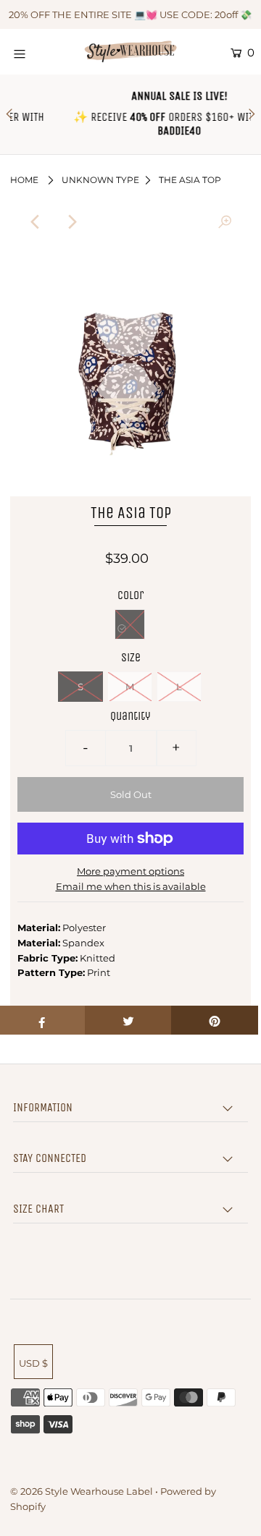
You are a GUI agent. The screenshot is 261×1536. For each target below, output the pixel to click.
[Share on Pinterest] (214, 1020)
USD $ (33, 1363)
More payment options (130, 871)
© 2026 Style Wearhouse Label (81, 1491)
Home (24, 179)
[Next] (72, 222)
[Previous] (36, 222)
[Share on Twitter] (128, 1020)
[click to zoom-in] (225, 222)
